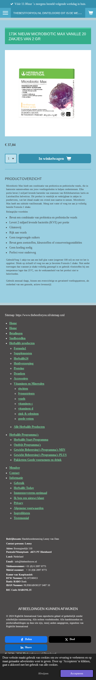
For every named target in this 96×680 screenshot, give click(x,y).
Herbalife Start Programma (31, 439)
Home (13, 323)
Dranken (19, 373)
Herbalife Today (24, 488)
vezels (21, 398)
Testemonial (21, 518)
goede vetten (26, 418)
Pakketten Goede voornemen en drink (38, 460)
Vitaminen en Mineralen (29, 383)
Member (14, 467)
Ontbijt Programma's (27, 445)
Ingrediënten (22, 513)
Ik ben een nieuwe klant (29, 498)
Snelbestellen (17, 338)
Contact (14, 473)
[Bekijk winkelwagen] (90, 13)
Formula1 (20, 348)
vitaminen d (25, 408)
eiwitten (23, 388)
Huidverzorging (23, 363)
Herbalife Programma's (24, 434)
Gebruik (19, 483)
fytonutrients (26, 393)
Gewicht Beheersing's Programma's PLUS (40, 455)
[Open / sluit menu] (5, 13)
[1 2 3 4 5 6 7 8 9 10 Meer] (11, 158)
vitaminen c (25, 403)
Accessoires (21, 378)
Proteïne (19, 368)
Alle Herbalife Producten (29, 427)
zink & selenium (28, 413)
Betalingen (16, 333)
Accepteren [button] (76, 673)
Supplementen (23, 353)
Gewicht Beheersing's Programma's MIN (39, 449)
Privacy (18, 503)
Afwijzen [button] (43, 673)
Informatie (16, 478)
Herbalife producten (22, 343)
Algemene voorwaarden (29, 508)
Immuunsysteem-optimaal (30, 493)
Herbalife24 (21, 358)
